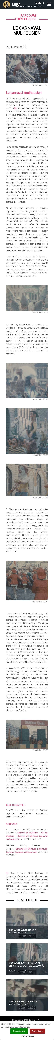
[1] (15, 108)
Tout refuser (37, 1031)
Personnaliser (27, 1036)
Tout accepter (19, 1031)
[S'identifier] (39, 3)
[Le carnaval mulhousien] (27, 68)
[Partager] (43, 3)
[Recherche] (36, 3)
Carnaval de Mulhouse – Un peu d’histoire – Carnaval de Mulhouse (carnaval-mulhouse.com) (27, 836)
